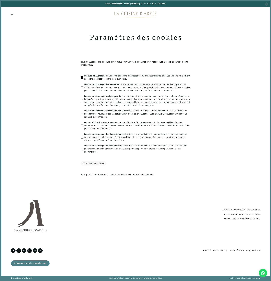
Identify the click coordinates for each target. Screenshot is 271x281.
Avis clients (237, 250)
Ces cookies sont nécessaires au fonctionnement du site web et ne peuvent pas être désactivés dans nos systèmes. (137, 77)
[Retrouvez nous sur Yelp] (40, 250)
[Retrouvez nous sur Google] (24, 250)
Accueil (207, 250)
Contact (256, 250)
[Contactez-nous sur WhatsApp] (263, 273)
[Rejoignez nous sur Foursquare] (18, 250)
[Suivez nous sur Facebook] (13, 250)
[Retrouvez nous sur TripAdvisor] (35, 250)
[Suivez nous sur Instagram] (29, 250)
